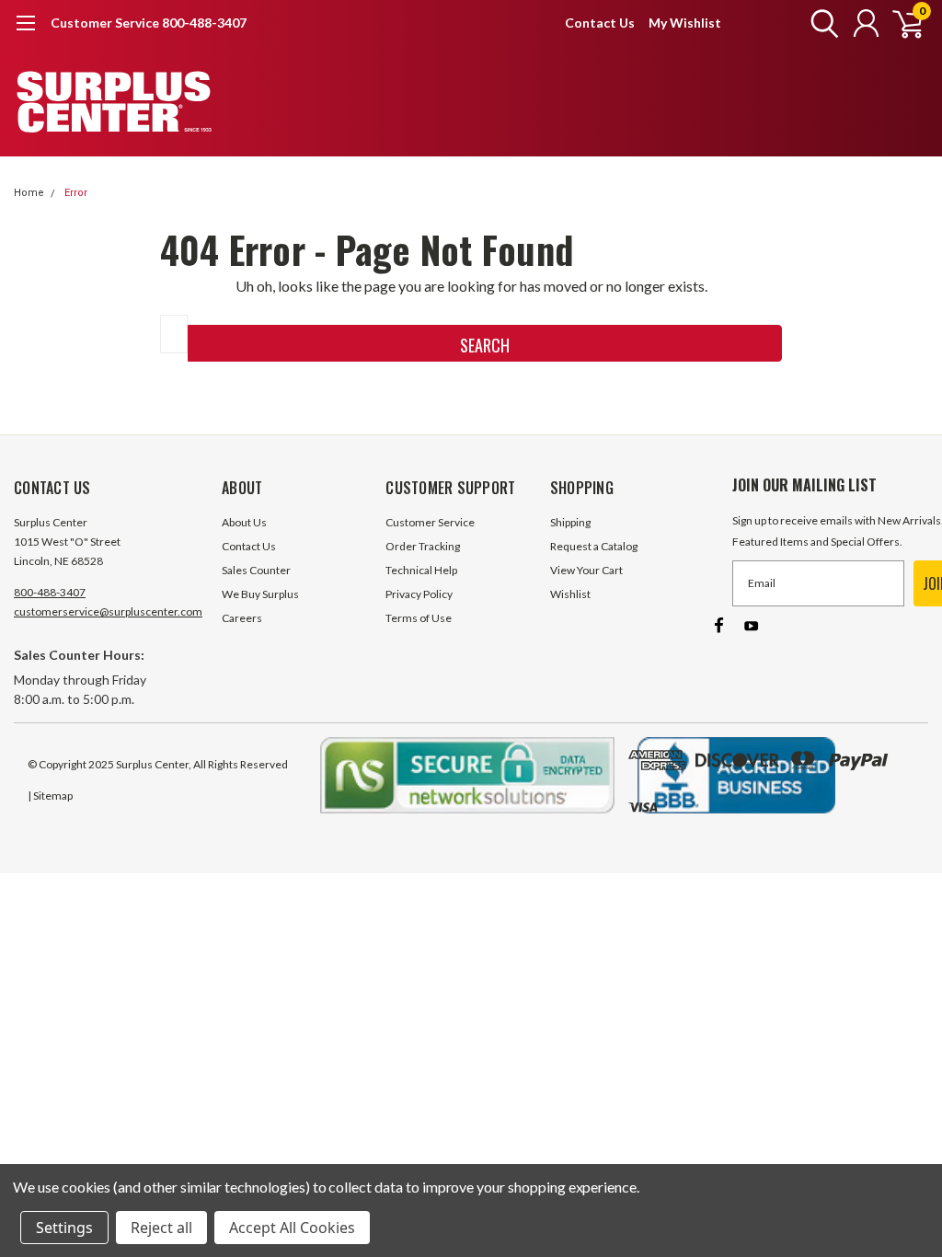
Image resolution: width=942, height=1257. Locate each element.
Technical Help (421, 570)
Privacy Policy (419, 594)
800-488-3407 (50, 592)
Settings (64, 1227)
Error (75, 193)
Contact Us (600, 22)
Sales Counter (256, 570)
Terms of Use (418, 618)
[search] (820, 23)
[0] (900, 23)
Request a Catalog (594, 546)
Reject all (161, 1227)
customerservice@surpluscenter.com (108, 611)
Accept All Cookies (292, 1227)
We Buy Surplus (260, 594)
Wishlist (570, 594)
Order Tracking (422, 546)
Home (29, 193)
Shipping (570, 522)
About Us (244, 522)
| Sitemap (50, 795)
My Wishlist (685, 22)
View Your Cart (586, 570)
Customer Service (430, 522)
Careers (242, 618)
